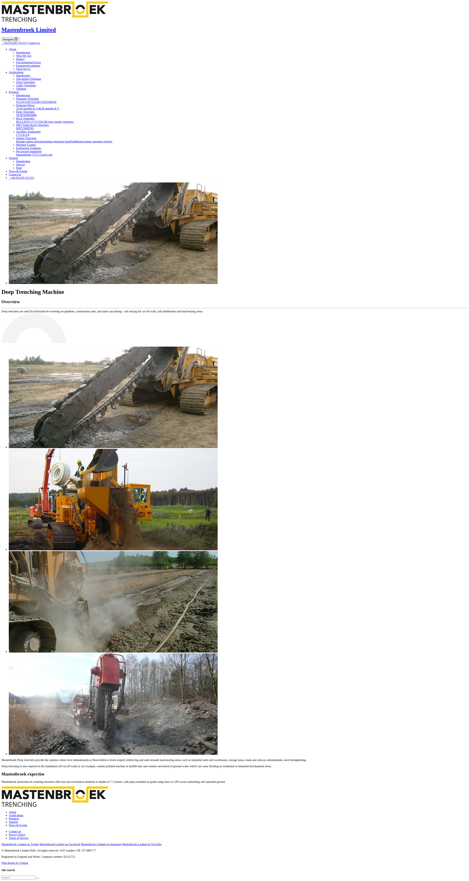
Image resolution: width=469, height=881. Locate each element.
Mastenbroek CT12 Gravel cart (34, 154)
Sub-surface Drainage (28, 78)
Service (20, 164)
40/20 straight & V (48, 108)
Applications (16, 72)
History (20, 59)
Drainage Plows (25, 105)
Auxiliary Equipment (28, 131)
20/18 (43, 121)
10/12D (25, 102)
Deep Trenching (25, 82)
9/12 (18, 102)
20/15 (40, 102)
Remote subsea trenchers (30, 141)
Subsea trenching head (58, 141)
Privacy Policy (17, 834)
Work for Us (23, 69)
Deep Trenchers (25, 111)
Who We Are (23, 55)
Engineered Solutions (28, 148)
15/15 (33, 102)
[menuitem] (238, 59)
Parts (19, 167)
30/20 (46, 102)
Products (14, 92)
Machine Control (26, 144)
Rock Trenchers (25, 118)
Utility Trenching (26, 85)
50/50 (19, 115)
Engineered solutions (28, 65)
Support (13, 158)
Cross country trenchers (60, 121)
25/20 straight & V (27, 108)
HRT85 (29, 128)
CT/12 (20, 134)
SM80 (32, 115)
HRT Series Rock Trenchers (32, 125)
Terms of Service (18, 838)
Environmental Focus (28, 62)
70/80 (26, 115)
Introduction (23, 52)
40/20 (53, 102)
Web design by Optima (14, 863)
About (12, 49)
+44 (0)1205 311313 (14, 43)
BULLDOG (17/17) (28, 121)
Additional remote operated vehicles (91, 141)
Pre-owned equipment (29, 151)
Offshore (21, 88)
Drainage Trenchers (27, 98)
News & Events (18, 171)
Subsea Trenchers (26, 138)
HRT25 (20, 128)
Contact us (33, 43)
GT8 (26, 134)
